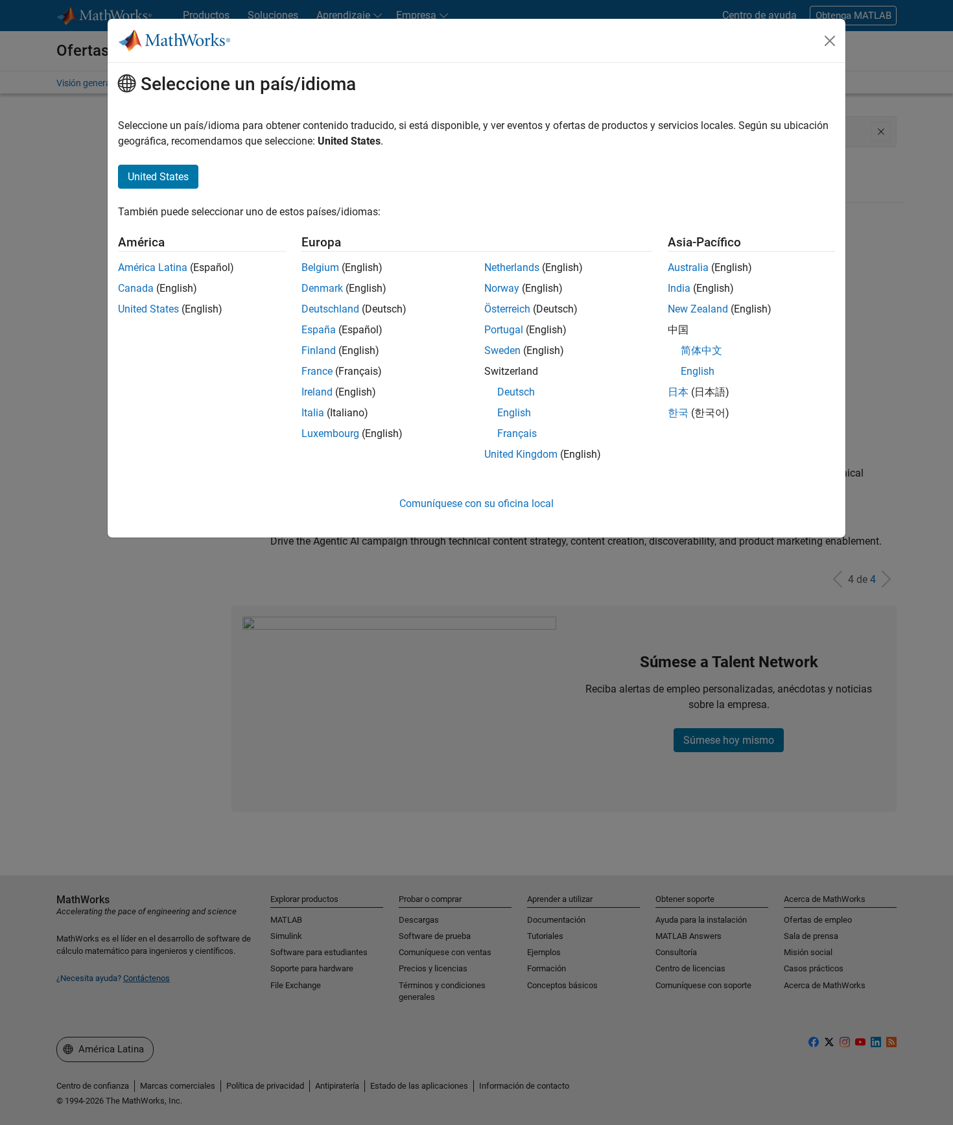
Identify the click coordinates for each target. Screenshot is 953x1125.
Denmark (322, 288)
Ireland (317, 392)
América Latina (152, 267)
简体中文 (701, 350)
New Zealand (698, 309)
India (679, 288)
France (317, 371)
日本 (678, 392)
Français (517, 433)
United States (148, 309)
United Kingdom (521, 454)
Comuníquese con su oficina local (476, 503)
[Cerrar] (829, 40)
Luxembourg (330, 433)
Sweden (502, 350)
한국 (678, 413)
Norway (501, 288)
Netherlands (511, 267)
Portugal (503, 330)
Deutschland (330, 309)
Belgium (320, 267)
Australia (688, 267)
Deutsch (516, 392)
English (514, 413)
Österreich (507, 309)
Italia (312, 413)
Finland (318, 350)
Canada (136, 288)
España (318, 330)
